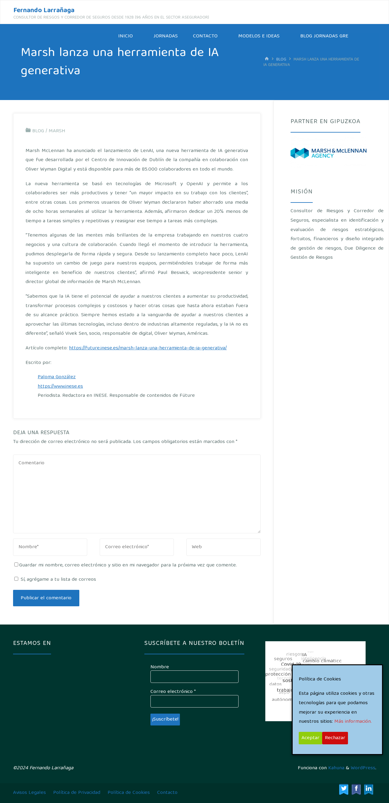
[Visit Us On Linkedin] (368, 789)
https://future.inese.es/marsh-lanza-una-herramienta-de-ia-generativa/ (148, 348)
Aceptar (310, 738)
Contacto (167, 792)
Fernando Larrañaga (43, 11)
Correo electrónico (173, 692)
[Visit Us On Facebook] (356, 789)
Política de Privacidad (76, 792)
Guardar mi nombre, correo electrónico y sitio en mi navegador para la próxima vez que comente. (128, 565)
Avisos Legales (29, 792)
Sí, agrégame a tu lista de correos (57, 579)
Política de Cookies (129, 792)
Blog (281, 59)
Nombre (159, 667)
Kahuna (335, 768)
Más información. (353, 721)
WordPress (363, 768)
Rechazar (335, 738)
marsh (57, 131)
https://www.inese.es (60, 386)
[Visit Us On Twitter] (343, 789)
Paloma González (57, 377)
